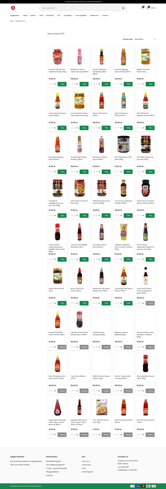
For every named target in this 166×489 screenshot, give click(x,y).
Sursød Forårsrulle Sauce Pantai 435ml (56, 333)
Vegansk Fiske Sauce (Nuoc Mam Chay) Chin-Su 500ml (79, 422)
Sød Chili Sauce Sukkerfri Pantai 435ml (145, 114)
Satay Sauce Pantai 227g (56, 289)
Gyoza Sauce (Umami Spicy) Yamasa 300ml (145, 202)
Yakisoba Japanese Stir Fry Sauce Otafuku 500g (123, 247)
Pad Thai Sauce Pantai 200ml (123, 421)
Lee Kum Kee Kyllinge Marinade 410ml (79, 246)
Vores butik (86, 465)
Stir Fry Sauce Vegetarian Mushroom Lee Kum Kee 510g (145, 247)
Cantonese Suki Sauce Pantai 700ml (123, 289)
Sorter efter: (128, 39)
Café (84, 468)
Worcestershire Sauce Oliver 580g (145, 377)
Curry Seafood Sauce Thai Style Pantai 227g (79, 114)
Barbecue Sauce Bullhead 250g (121, 333)
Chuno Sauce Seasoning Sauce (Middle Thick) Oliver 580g (57, 248)
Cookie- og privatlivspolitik (56, 468)
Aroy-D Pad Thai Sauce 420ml (77, 289)
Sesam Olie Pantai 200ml (100, 114)
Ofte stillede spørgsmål (55, 465)
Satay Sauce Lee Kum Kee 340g (79, 202)
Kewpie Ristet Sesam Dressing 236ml (79, 158)
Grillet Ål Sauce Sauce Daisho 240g (101, 377)
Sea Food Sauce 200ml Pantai (121, 114)
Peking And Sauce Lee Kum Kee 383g (101, 202)
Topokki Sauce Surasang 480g (99, 333)
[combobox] (83, 8)
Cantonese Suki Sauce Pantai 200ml (57, 114)
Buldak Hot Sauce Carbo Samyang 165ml (79, 70)
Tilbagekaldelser (52, 472)
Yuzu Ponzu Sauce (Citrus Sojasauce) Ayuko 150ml (144, 290)
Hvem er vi (86, 461)
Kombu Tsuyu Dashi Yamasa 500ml (122, 377)
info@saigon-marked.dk (127, 470)
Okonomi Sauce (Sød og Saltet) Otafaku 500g (145, 334)
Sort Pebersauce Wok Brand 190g (123, 158)
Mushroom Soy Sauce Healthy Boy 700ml (101, 289)
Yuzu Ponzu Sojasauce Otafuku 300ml (123, 202)
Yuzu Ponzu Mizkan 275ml (78, 377)
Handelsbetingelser (53, 461)
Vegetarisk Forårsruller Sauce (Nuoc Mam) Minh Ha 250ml (57, 422)
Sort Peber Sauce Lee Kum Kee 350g (145, 158)
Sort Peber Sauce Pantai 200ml (99, 246)
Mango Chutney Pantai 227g (143, 70)
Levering (49, 475)
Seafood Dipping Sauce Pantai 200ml (123, 70)
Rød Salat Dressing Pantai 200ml (56, 158)
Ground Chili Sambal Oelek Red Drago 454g (57, 70)
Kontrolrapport (87, 472)
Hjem (12, 21)
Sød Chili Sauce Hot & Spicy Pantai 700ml (57, 377)
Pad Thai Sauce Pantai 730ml (145, 421)
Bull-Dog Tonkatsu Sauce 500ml (100, 158)
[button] (151, 8)
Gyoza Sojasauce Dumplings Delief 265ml (99, 71)
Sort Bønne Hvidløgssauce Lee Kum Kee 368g (56, 203)
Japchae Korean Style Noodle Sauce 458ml (79, 333)
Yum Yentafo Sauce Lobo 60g (101, 421)
